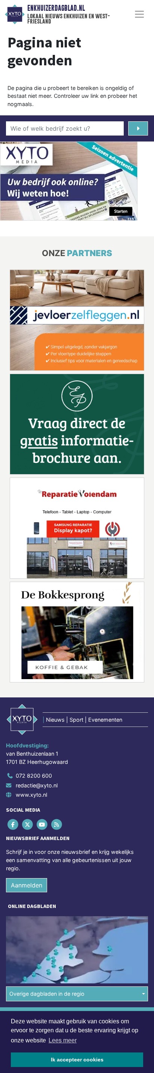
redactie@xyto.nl (37, 785)
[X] (28, 824)
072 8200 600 (34, 775)
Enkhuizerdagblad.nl (56, 8)
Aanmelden (26, 885)
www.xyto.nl (31, 794)
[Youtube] (42, 824)
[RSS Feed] (57, 824)
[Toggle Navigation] (139, 14)
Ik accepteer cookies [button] (77, 1060)
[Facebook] (13, 824)
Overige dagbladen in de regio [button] (46, 993)
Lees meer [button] (63, 1040)
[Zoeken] (138, 128)
